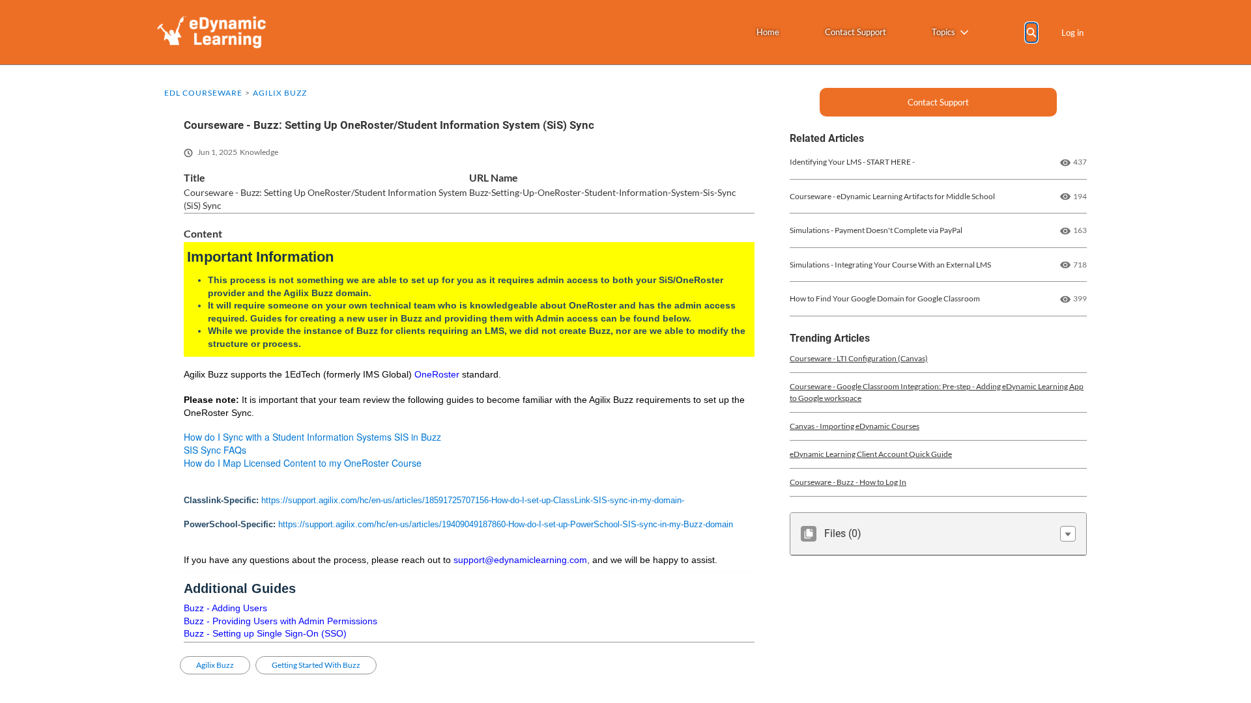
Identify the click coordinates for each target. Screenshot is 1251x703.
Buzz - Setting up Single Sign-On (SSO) (265, 633)
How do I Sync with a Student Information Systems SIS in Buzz (312, 436)
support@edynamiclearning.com (520, 560)
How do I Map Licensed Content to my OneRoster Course (303, 462)
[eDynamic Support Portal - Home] (211, 32)
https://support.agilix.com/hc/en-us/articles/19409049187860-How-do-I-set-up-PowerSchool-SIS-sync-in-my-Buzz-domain (505, 524)
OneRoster (436, 374)
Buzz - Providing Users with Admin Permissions (280, 621)
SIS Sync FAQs (215, 449)
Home (767, 32)
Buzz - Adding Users (225, 608)
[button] (1068, 534)
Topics (943, 32)
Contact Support (855, 32)
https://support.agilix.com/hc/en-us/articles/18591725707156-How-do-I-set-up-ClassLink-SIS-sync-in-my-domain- (472, 500)
